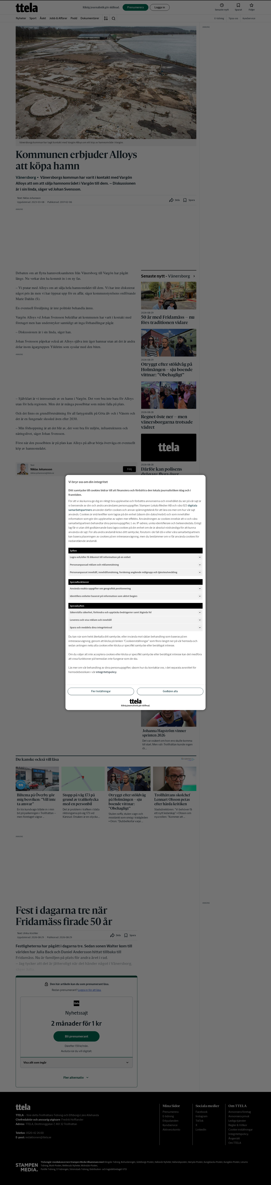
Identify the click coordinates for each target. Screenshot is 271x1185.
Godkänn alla (170, 691)
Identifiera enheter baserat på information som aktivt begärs (103, 595)
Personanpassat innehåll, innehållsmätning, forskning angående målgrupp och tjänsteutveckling (123, 572)
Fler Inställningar (101, 691)
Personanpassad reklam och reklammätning (94, 564)
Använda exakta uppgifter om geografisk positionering (100, 588)
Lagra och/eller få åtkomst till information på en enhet (100, 557)
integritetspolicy (106, 672)
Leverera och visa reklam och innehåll (91, 619)
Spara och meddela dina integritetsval (91, 627)
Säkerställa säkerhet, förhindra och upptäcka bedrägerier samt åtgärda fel (111, 612)
